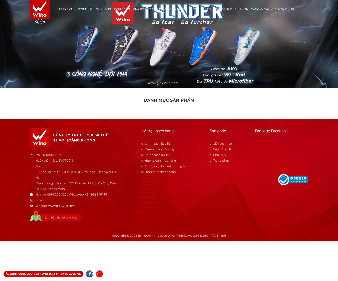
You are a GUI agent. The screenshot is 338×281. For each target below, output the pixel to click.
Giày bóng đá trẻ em (171, 9)
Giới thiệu (85, 9)
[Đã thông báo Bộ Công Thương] (293, 179)
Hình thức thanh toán (160, 172)
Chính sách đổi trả (157, 155)
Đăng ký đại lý (262, 9)
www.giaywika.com (61, 206)
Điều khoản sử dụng (159, 149)
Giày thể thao (200, 9)
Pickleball (122, 9)
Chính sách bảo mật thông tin (166, 166)
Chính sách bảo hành (159, 143)
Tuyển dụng (284, 9)
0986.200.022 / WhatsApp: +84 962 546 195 (77, 194)
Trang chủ (67, 9)
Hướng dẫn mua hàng (160, 160)
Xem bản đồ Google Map (61, 217)
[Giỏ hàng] (43, 21)
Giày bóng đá (143, 9)
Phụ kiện (241, 9)
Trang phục (222, 9)
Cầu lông (103, 9)
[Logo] (40, 9)
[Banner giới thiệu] (169, 44)
